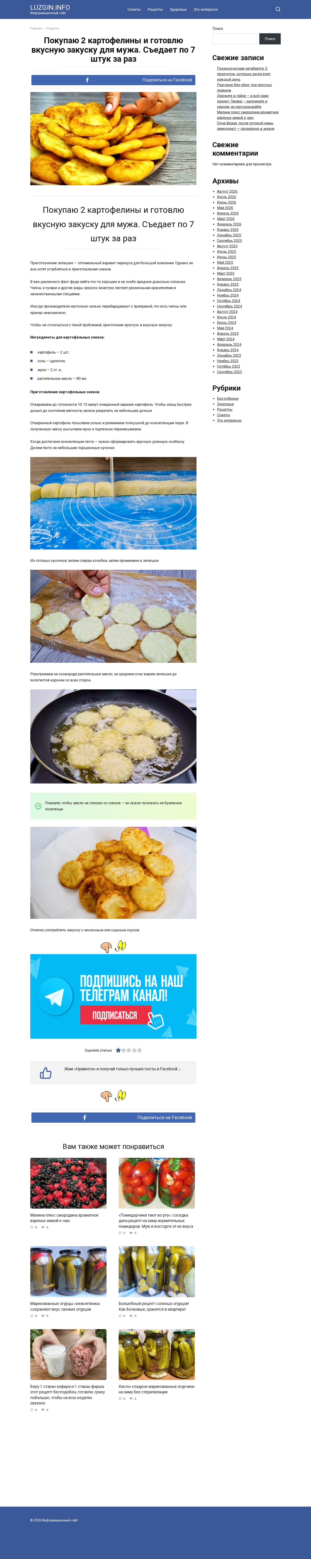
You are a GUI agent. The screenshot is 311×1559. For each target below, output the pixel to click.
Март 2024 (226, 339)
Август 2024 (227, 312)
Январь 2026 (228, 230)
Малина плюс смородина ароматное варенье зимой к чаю (64, 1218)
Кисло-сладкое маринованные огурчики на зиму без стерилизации (156, 1389)
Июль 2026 (226, 197)
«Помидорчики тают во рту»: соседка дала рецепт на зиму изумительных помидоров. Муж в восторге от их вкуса (156, 1220)
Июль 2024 (226, 317)
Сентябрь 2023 (229, 372)
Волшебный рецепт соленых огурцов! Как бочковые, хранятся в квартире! (154, 1306)
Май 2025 (225, 262)
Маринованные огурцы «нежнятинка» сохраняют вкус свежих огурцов (65, 1306)
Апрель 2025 (228, 268)
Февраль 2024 (229, 344)
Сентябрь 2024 (229, 306)
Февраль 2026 (229, 224)
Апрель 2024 (228, 333)
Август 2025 (227, 246)
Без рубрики (227, 398)
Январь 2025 (228, 284)
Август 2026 (227, 191)
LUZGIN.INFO (50, 7)
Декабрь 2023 (229, 355)
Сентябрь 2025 (229, 241)
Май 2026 (225, 208)
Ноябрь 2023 (228, 361)
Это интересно (206, 9)
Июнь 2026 (226, 202)
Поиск (217, 28)
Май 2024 (225, 328)
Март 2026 (226, 219)
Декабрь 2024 (229, 290)
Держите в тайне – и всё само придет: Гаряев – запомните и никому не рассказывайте (243, 101)
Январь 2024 (228, 350)
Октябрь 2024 (228, 301)
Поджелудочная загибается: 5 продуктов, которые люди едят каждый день (243, 74)
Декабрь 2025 (229, 235)
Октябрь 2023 (228, 366)
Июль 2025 (226, 251)
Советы (134, 9)
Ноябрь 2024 (228, 295)
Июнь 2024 (226, 323)
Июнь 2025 (226, 257)
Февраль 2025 (229, 279)
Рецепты (155, 9)
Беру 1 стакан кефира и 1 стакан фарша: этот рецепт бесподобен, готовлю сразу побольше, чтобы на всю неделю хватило (67, 1394)
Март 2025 (226, 273)
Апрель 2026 (228, 213)
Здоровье (178, 9)
